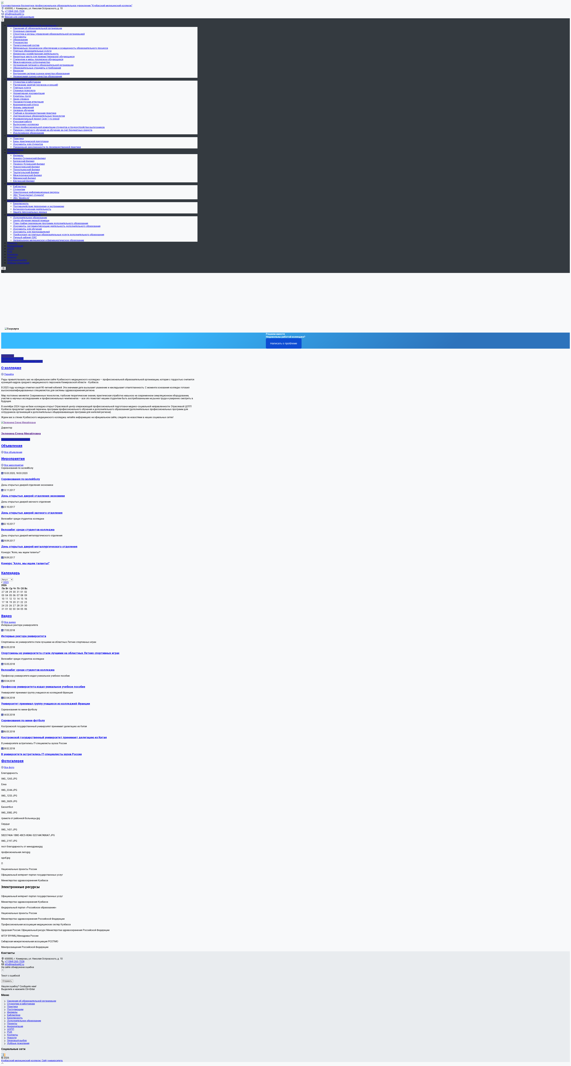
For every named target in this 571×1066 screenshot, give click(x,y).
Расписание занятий (12, 358)
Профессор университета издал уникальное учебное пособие (43, 686)
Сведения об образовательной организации (31, 1001)
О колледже (11, 368)
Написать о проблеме (283, 343)
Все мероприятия (13, 465)
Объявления (11, 446)
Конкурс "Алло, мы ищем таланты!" (25, 563)
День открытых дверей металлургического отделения (39, 546)
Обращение (7, 355)
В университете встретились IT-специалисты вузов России (41, 754)
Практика (12, 1006)
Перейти (9, 374)
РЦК (9, 1032)
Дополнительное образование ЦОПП (22, 361)
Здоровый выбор (17, 1040)
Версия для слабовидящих (19, 16)
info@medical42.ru (14, 14)
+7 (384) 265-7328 (14, 11)
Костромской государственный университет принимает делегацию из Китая (54, 737)
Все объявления (13, 452)
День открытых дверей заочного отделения (31, 512)
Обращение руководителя (15, 439)
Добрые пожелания (18, 1043)
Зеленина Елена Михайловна (21, 433)
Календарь (10, 573)
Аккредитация (15, 1026)
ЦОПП (10, 1029)
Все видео (10, 622)
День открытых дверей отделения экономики (33, 496)
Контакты (12, 1034)
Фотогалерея (12, 761)
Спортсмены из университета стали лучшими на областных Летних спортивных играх (60, 653)
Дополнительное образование (24, 1020)
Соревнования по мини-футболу (23, 720)
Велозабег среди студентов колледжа (27, 529)
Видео (6, 616)
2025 (6, 582)
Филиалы (12, 1012)
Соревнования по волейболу (20, 479)
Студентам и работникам (21, 1003)
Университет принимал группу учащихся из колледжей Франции (45, 703)
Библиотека (13, 1015)
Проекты (12, 1023)
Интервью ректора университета (23, 636)
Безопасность (15, 1017)
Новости (12, 1037)
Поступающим (15, 1009)
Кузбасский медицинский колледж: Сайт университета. (32, 1060)
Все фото (9, 767)
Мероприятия (13, 459)
